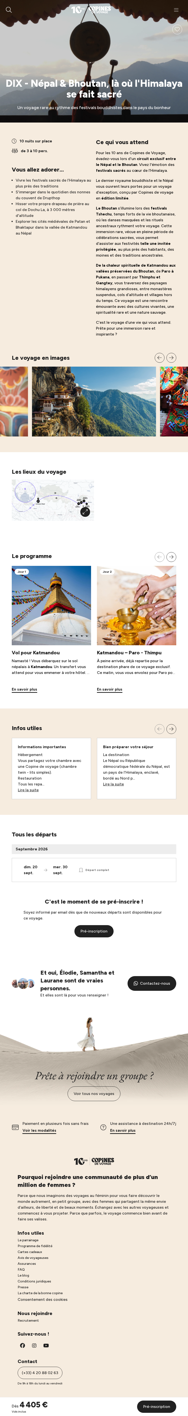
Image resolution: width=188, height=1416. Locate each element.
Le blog (23, 1275)
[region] (94, 394)
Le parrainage (28, 1240)
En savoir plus (123, 1130)
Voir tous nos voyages (94, 1093)
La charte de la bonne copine (40, 1293)
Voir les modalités (39, 1130)
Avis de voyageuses (33, 1258)
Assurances (27, 1264)
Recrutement (28, 1320)
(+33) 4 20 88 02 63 (40, 1372)
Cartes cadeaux (30, 1252)
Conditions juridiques (34, 1281)
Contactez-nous (155, 983)
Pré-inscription (94, 931)
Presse (23, 1287)
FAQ (21, 1269)
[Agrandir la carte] (85, 512)
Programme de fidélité (35, 1246)
